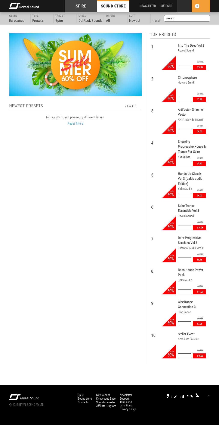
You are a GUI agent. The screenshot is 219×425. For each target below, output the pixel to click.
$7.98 (199, 99)
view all (130, 106)
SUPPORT (166, 5)
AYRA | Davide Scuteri (190, 120)
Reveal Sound (186, 50)
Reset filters (75, 123)
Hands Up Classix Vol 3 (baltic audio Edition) (190, 179)
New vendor (103, 395)
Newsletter (126, 395)
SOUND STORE (113, 6)
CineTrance (184, 312)
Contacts (83, 402)
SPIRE (81, 6)
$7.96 (199, 323)
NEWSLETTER (147, 5)
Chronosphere (187, 77)
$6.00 (199, 195)
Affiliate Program (106, 405)
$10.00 (200, 355)
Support (124, 398)
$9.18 (199, 259)
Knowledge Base (105, 398)
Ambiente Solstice (188, 339)
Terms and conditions (126, 403)
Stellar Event (186, 334)
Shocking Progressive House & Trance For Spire (192, 147)
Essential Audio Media (191, 248)
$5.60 (199, 163)
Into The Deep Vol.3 (191, 45)
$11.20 (200, 291)
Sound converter (105, 402)
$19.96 (200, 67)
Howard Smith (186, 82)
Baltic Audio (185, 189)
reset (157, 20)
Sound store (85, 398)
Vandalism (184, 157)
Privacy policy (128, 409)
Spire (81, 395)
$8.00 (199, 131)
